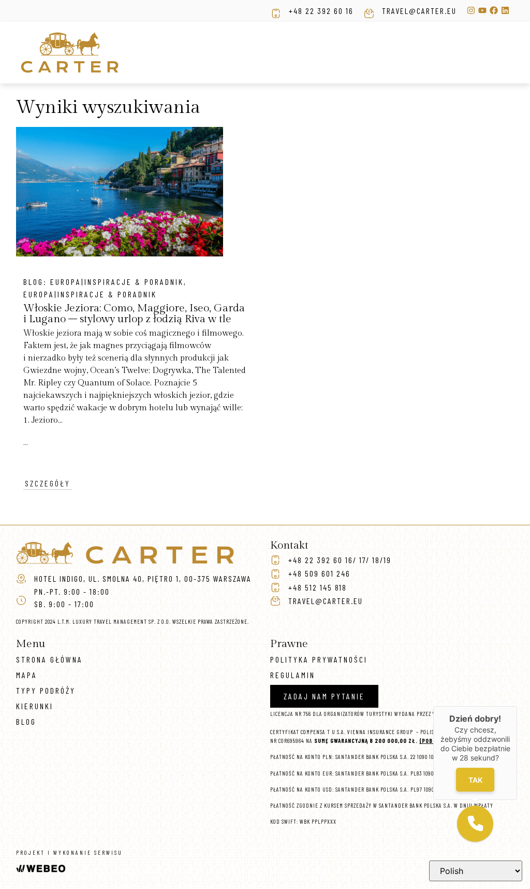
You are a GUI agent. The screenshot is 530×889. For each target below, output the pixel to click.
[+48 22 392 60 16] (276, 13)
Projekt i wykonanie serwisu (69, 852)
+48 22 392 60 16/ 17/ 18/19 (339, 560)
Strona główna (49, 659)
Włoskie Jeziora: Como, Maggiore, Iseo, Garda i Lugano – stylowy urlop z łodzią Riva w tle (134, 313)
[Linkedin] (505, 10)
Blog (26, 721)
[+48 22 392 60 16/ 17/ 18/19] (275, 560)
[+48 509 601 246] (275, 574)
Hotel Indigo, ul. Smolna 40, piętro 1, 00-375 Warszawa (143, 578)
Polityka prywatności (318, 659)
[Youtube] (482, 10)
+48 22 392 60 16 (321, 11)
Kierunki (34, 706)
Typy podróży (46, 690)
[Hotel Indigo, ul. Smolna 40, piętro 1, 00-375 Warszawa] (21, 578)
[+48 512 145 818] (275, 587)
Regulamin (292, 675)
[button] (475, 824)
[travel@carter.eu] (369, 13)
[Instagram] (471, 10)
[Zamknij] (517, 706)
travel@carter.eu (419, 11)
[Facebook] (494, 10)
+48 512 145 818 (317, 587)
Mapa (26, 675)
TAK (475, 780)
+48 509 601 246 (319, 573)
